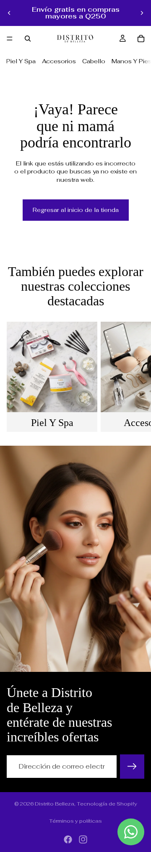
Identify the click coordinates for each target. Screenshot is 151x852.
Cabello (93, 61)
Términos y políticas (75, 821)
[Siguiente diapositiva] (142, 13)
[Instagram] (83, 839)
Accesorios (59, 61)
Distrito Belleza (54, 803)
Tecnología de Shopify (107, 803)
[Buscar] (27, 38)
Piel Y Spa (21, 61)
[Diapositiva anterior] (9, 13)
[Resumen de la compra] (141, 38)
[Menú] (9, 38)
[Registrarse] (132, 766)
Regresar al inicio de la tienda (76, 210)
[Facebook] (68, 839)
